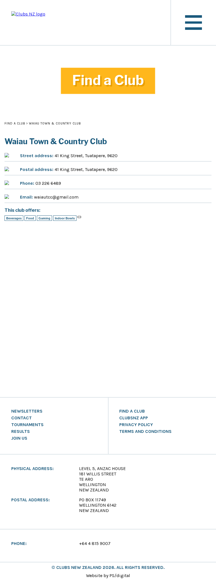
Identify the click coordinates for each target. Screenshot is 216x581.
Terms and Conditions (145, 431)
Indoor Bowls (65, 218)
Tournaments (27, 424)
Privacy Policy (136, 424)
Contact (21, 418)
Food (30, 218)
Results (20, 431)
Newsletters (26, 411)
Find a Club (14, 123)
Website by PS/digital (108, 575)
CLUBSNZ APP (133, 418)
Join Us (19, 438)
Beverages (14, 218)
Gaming (44, 218)
